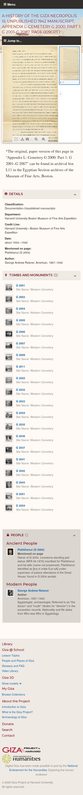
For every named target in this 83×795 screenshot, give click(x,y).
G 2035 (20, 424)
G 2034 (20, 413)
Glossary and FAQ (13, 666)
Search (7, 730)
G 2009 (20, 355)
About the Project (16, 701)
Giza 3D (8, 677)
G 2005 (20, 320)
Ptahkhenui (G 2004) (31, 549)
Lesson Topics (10, 655)
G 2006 (20, 332)
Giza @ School (13, 650)
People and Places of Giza (18, 660)
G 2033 (20, 401)
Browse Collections (13, 694)
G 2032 (20, 390)
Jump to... (14, 40)
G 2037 (20, 447)
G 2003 (20, 297)
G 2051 (20, 494)
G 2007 (20, 343)
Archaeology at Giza (14, 717)
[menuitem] (41, 683)
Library (7, 644)
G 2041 (20, 459)
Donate (8, 724)
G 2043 (20, 482)
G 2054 (20, 505)
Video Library (10, 671)
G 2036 (20, 436)
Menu (11, 4)
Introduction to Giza (14, 707)
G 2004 (20, 308)
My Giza (8, 689)
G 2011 (20, 366)
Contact (8, 735)
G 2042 (20, 471)
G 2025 (20, 378)
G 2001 (20, 285)
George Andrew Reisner (33, 590)
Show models (10, 683)
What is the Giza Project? (17, 712)
